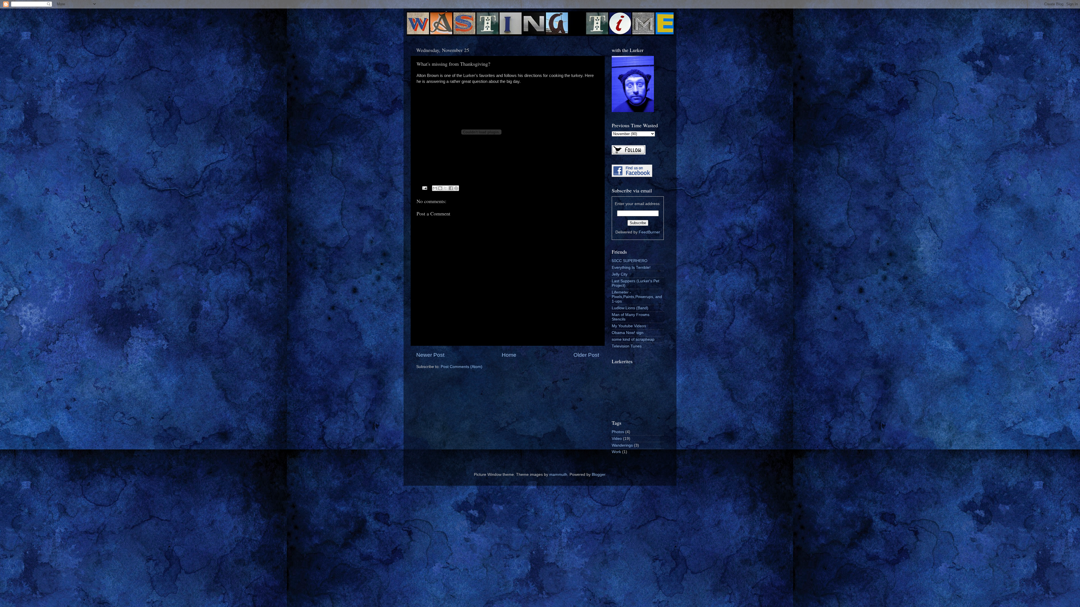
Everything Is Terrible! (631, 267)
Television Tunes (627, 346)
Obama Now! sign (628, 333)
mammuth (558, 474)
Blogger (598, 474)
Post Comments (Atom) (461, 367)
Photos (618, 432)
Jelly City (619, 274)
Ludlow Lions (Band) (630, 308)
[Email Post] (424, 188)
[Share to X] (445, 188)
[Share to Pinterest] (456, 188)
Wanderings (622, 445)
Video (617, 439)
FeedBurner (649, 232)
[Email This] (435, 188)
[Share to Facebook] (451, 188)
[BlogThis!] (440, 188)
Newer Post (430, 355)
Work (616, 452)
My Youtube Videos (629, 326)
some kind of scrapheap (633, 339)
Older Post (586, 355)
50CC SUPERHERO (629, 261)
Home (509, 355)
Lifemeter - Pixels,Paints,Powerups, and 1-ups (637, 296)
